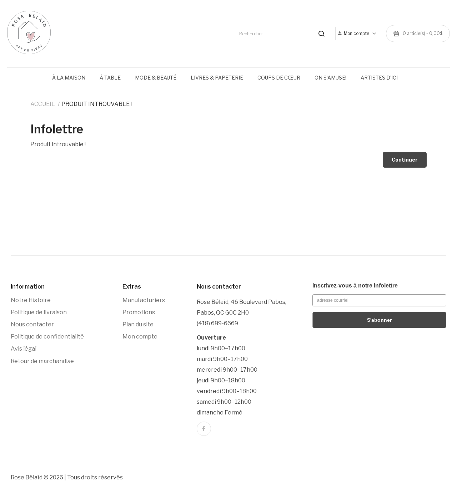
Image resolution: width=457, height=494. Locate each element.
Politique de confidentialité (47, 336)
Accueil (42, 104)
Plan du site (138, 324)
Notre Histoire (31, 300)
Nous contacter (32, 324)
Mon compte (139, 336)
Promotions (138, 312)
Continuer (405, 160)
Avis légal (23, 348)
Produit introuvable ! (96, 104)
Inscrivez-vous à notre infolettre (355, 285)
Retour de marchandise (42, 361)
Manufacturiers (143, 300)
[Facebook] (204, 429)
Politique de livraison (39, 312)
